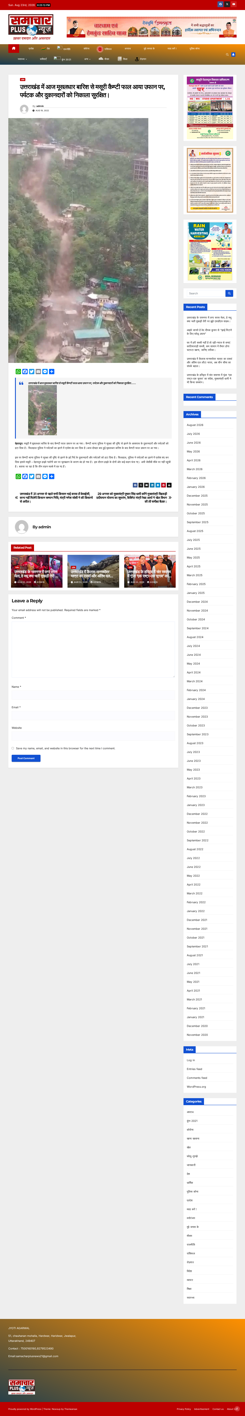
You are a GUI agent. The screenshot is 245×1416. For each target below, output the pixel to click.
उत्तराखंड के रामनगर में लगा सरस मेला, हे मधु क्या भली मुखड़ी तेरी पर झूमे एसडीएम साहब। (36, 576)
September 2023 (197, 734)
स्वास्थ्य (190, 1297)
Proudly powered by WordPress (25, 1409)
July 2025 (193, 539)
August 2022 (195, 849)
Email (16, 707)
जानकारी (191, 1165)
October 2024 (196, 619)
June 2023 (194, 760)
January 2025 (196, 593)
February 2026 (196, 478)
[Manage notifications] (237, 1408)
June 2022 (194, 867)
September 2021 (197, 946)
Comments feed (197, 1077)
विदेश (189, 1271)
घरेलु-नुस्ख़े (192, 1156)
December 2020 (197, 1026)
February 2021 (196, 1008)
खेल (189, 1147)
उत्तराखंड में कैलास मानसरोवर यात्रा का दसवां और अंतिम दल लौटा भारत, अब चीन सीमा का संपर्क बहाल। (209, 362)
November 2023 (197, 716)
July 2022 (193, 858)
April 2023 (193, 778)
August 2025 (195, 531)
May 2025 (193, 557)
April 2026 (193, 460)
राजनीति (191, 1244)
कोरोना (190, 1129)
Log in (191, 1060)
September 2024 (197, 628)
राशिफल (191, 1253)
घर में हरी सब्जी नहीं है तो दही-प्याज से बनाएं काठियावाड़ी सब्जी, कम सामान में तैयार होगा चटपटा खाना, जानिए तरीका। (208, 346)
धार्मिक (190, 1182)
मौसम (189, 1235)
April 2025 (193, 566)
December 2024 (197, 601)
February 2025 (196, 584)
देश (188, 1174)
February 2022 (196, 902)
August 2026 (195, 425)
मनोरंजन (191, 1218)
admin (40, 106)
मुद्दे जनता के (193, 1227)
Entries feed (194, 1069)
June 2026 (194, 442)
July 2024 (193, 646)
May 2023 (193, 769)
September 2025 (197, 522)
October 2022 (196, 831)
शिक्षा (189, 1288)
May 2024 (193, 663)
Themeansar (70, 1409)
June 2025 (194, 548)
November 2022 (197, 822)
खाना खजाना (193, 1138)
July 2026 (193, 433)
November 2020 (197, 1034)
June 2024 (194, 654)
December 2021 (197, 920)
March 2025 (194, 575)
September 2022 (197, 840)
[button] (227, 54)
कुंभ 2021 (192, 1120)
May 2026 (193, 451)
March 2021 (194, 999)
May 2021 (193, 981)
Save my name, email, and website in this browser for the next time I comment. (65, 748)
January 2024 (196, 699)
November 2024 (197, 610)
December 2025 (197, 495)
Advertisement (201, 1409)
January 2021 (195, 1017)
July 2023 (193, 752)
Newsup (56, 1409)
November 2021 (197, 928)
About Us (232, 1409)
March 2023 (194, 787)
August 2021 (195, 955)
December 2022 (197, 813)
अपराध (190, 1112)
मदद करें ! (192, 1209)
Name (16, 686)
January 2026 (196, 486)
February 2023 (196, 796)
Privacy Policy (184, 1409)
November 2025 (197, 504)
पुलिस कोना (192, 1191)
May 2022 (193, 875)
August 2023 (195, 743)
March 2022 (194, 893)
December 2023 (197, 707)
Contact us (218, 1409)
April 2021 (193, 990)
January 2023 (196, 805)
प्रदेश (22, 80)
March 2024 (194, 681)
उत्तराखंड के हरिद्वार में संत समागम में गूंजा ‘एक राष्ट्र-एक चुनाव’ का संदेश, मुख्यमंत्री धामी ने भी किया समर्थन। (209, 378)
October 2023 (196, 725)
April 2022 (193, 884)
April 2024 (193, 672)
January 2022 (196, 911)
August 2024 (195, 637)
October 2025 (196, 513)
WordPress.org (196, 1086)
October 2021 (195, 937)
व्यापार (190, 1280)
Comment (19, 617)
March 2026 (194, 469)
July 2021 (193, 964)
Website (17, 727)
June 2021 (193, 973)
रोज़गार (190, 1262)
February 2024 (196, 690)
